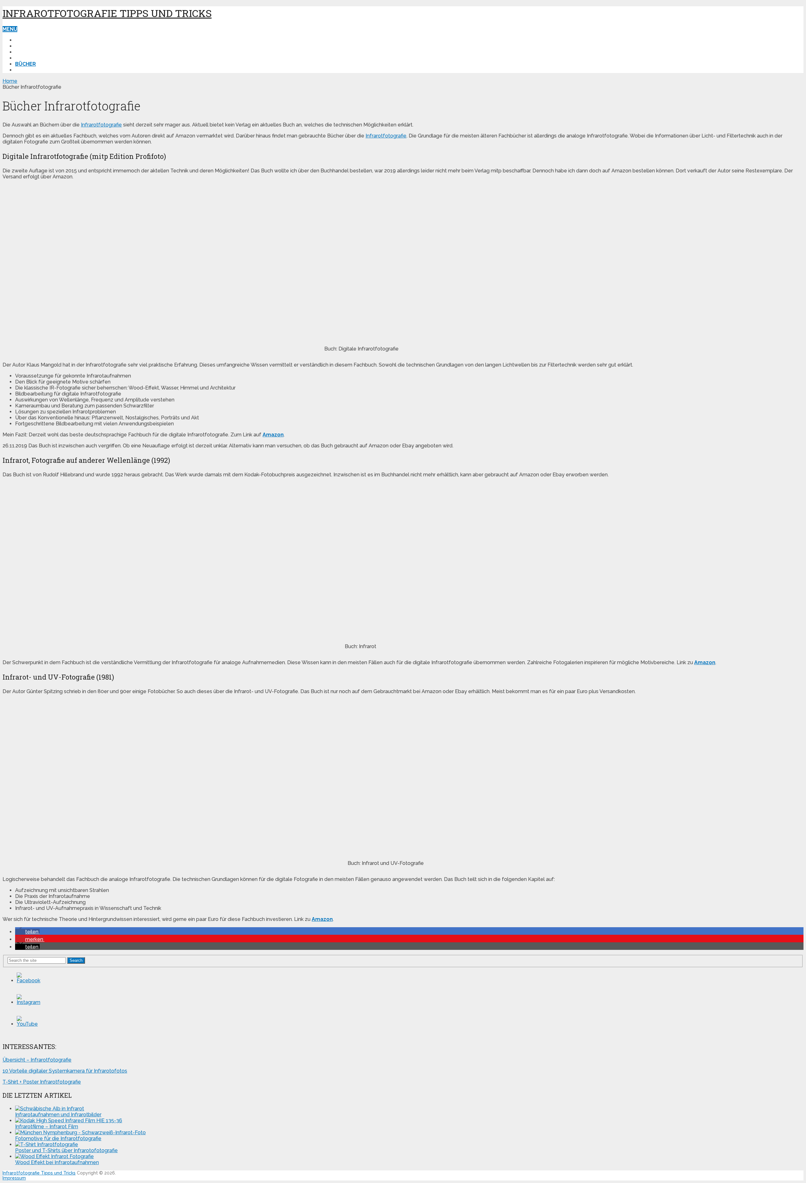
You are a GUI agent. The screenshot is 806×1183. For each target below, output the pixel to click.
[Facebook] (28, 981)
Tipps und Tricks (38, 46)
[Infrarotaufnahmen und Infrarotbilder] (49, 1109)
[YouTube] (27, 1024)
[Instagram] (28, 1002)
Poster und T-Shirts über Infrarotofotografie (66, 1150)
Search (76, 960)
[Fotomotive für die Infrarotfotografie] (80, 1132)
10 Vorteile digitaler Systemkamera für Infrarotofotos (65, 1071)
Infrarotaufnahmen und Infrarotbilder (58, 1115)
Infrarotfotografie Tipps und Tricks (107, 13)
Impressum (14, 1177)
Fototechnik (33, 40)
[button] (27, 932)
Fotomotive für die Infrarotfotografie (58, 1138)
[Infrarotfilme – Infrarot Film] (68, 1121)
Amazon (704, 662)
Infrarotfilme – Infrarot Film (46, 1127)
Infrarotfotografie (101, 125)
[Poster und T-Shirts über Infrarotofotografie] (46, 1144)
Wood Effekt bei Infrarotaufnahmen (57, 1162)
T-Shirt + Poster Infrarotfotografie (42, 1082)
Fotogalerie (33, 52)
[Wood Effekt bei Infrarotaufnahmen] (54, 1156)
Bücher (25, 64)
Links (22, 70)
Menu (10, 29)
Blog (22, 58)
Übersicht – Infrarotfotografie (37, 1060)
